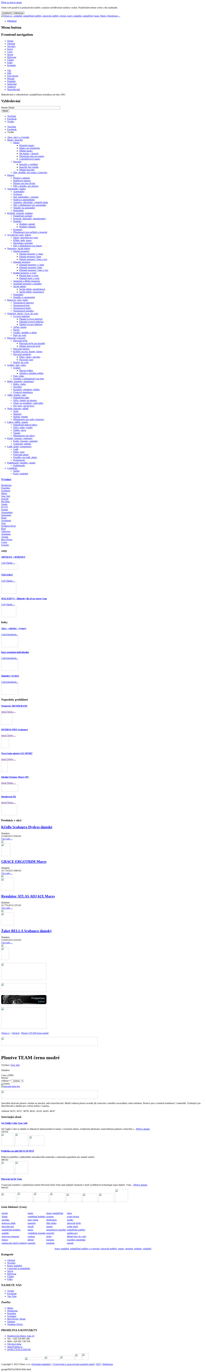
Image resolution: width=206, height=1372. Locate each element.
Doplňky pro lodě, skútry (25, 457)
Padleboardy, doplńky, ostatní (21, 463)
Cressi (4, 542)
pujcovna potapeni (10, 1236)
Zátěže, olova (19, 430)
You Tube (12, 1296)
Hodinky (17, 221)
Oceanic (5, 545)
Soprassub (6, 515)
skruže (5, 1213)
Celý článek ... (8, 563)
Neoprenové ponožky (23, 311)
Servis (10, 1271)
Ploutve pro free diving (24, 183)
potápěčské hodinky (11, 1230)
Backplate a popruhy (23, 243)
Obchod (15, 1033)
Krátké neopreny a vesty (24, 273)
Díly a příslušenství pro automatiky (29, 205)
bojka (49, 1236)
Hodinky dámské (27, 226)
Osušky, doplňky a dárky (25, 332)
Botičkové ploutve (22, 180)
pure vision (33, 1220)
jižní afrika (51, 1223)
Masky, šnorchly (15, 140)
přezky (31, 1239)
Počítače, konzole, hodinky (20, 213)
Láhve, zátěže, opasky (17, 422)
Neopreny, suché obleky (18, 248)
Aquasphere (7, 512)
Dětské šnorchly (27, 170)
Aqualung (6, 534)
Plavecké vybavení (16, 338)
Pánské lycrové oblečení (30, 319)
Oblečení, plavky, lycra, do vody (22, 313)
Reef (3, 528)
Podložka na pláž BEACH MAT (17, 1151)
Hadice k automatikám (24, 199)
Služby (16, 471)
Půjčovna (11, 1274)
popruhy (32, 1243)
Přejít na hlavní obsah (11, 2)
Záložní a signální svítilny (31, 373)
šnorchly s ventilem (28, 164)
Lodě (15, 449)
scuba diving (73, 1216)
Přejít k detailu (143, 1129)
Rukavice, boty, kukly (17, 300)
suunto (49, 1226)
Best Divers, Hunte (16, 1319)
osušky (70, 1220)
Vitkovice (5, 531)
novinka (5, 1220)
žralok (5, 1216)
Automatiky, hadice (16, 188)
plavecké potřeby (109, 1248)
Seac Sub (5, 496)
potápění (147, 1248)
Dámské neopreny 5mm (30, 267)
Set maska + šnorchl (28, 153)
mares (30, 1230)
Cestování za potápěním (18, 1268)
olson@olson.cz (14, 1346)
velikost (5, 1080)
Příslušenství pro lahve (24, 435)
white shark (72, 1226)
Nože (15, 411)
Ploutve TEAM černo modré (35, 1033)
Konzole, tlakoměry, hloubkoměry (29, 218)
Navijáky (17, 387)
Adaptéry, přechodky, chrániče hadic (30, 202)
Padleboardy (19, 465)
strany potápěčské (54, 1213)
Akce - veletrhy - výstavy (13, 628)
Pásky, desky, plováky (29, 357)
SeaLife (5, 499)
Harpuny (17, 414)
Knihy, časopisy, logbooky (20, 438)
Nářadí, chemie (20, 416)
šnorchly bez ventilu (28, 167)
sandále (5, 1233)
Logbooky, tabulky (22, 444)
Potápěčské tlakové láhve (25, 425)
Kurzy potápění (20, 473)
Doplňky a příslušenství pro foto (28, 378)
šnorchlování (8, 1226)
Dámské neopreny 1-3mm (31, 264)
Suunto (4, 509)
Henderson (6, 485)
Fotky (10, 1279)
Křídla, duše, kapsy (22, 240)
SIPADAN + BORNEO (13, 557)
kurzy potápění (62, 1248)
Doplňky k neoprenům (24, 297)
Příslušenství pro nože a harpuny (28, 419)
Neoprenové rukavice (23, 302)
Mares (4, 493)
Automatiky (19, 191)
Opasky (17, 433)
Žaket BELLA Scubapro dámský (26, 931)
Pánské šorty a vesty (29, 275)
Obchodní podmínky (41, 1364)
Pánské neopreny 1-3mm (31, 254)
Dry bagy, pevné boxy (24, 406)
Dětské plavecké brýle (29, 346)
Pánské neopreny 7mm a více (33, 259)
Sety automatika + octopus (25, 197)
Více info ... (7, 839)
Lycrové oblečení (21, 316)
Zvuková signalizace (23, 392)
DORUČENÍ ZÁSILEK (19, 1349)
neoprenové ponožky (56, 1230)
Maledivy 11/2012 (10, 676)
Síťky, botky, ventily (23, 427)
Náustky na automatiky (24, 207)
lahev (69, 1213)
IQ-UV (4, 507)
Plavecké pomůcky (22, 354)
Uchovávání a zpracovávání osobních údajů (73, 1364)
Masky (16, 142)
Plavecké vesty (26, 359)
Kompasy (17, 229)
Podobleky (18, 294)
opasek (70, 1243)
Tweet (10, 132)
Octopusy (17, 194)
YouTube (11, 116)
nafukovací (72, 1233)
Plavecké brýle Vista (11, 1179)
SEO (98, 1364)
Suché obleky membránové (32, 289)
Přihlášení (12, 21)
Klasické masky (26, 145)
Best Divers (6, 539)
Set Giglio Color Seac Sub (14, 1123)
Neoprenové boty (21, 305)
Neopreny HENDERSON (14, 706)
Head (3, 518)
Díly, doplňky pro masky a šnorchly (30, 172)
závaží (31, 1226)
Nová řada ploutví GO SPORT (17, 753)
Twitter (10, 121)
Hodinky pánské (27, 224)
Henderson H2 (8, 796)
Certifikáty (12, 468)
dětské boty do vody (76, 1236)
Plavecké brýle (20, 340)
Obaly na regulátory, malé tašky (28, 403)
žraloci (5, 1239)
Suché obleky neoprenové (31, 292)
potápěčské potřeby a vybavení (85, 1248)
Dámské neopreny (22, 262)
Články (10, 1276)
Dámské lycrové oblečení (31, 321)
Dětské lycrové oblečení (30, 324)
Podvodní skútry (21, 454)
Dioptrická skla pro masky (31, 156)
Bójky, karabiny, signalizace (20, 381)
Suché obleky (19, 286)
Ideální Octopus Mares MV (15, 777)
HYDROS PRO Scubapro (14, 729)
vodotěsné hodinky (37, 1216)
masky (121, 1248)
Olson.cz (5, 1033)
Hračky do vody (21, 362)
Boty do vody (19, 335)
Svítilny (17, 368)
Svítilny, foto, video (16, 365)
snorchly (50, 1233)
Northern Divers (15, 1324)
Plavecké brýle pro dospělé (32, 343)
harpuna (50, 1239)
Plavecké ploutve (21, 349)
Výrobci (6, 479)
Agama (4, 537)
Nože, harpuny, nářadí (17, 408)
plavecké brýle (74, 1223)
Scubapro (5, 490)
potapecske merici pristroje (14, 1243)
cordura (31, 1236)
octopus (50, 1216)
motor (30, 1213)
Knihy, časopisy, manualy (25, 441)
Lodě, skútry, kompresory (19, 446)
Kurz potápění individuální (15, 652)
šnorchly (17, 161)
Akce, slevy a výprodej (18, 137)
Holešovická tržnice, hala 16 (20, 1336)
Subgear (11, 1321)
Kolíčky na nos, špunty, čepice (27, 351)
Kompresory (19, 460)
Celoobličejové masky (29, 159)
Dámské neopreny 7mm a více (33, 270)
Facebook (12, 119)
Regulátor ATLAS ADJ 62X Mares (28, 896)
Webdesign (107, 1364)
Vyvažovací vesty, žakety (19, 235)
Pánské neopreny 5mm (30, 256)
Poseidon (5, 488)
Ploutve (10, 175)
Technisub (6, 520)
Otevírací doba (14, 1344)
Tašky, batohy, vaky (16, 395)
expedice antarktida (76, 1239)
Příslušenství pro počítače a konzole (30, 232)
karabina (50, 1243)
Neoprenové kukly (22, 308)
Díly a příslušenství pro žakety (27, 245)
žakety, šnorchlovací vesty (25, 237)
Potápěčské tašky (21, 397)
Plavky (16, 330)
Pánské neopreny (21, 251)
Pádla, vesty (19, 452)
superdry (32, 1223)
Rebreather (18, 210)
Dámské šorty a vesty (29, 278)
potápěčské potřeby (76, 1230)
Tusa (3, 523)
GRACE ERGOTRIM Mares (23, 861)
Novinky (11, 1263)
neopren (129, 1248)
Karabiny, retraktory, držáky (26, 389)
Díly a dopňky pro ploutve (25, 186)
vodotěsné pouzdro (37, 1233)
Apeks (4, 504)
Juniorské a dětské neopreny (26, 281)
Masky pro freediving (29, 148)
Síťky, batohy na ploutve (25, 400)
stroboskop (51, 1220)
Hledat (4, 107)
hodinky (138, 1248)
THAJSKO (7, 574)
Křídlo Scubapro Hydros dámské (26, 827)
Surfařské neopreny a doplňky (27, 283)
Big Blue (5, 501)
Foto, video (18, 376)
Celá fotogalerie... (9, 634)
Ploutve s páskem (21, 178)
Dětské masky (26, 151)
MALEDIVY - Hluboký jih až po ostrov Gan (24, 598)
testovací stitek (9, 1223)
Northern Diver (8, 526)
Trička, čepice (20, 327)
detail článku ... (8, 711)
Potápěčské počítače (22, 216)
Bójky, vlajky (19, 384)
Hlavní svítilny (26, 370)
